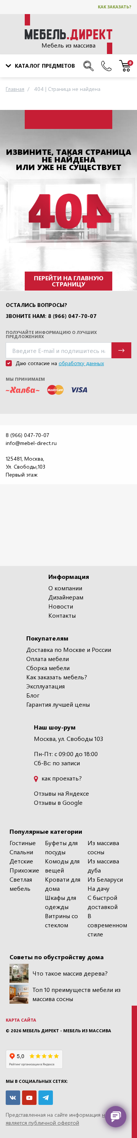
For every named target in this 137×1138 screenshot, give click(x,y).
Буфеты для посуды (61, 847)
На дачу (99, 888)
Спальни (21, 852)
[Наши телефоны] (106, 65)
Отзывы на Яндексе (61, 793)
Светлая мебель (21, 883)
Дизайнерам (65, 597)
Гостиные (23, 843)
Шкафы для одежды (60, 902)
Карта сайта (21, 1020)
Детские (21, 861)
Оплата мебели (47, 659)
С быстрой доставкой (103, 902)
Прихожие (24, 870)
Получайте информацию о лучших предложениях (51, 334)
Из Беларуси (105, 879)
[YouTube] (29, 1097)
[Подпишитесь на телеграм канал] (45, 1097)
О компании (65, 588)
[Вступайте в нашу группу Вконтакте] (13, 1097)
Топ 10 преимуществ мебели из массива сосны (76, 994)
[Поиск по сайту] (88, 65)
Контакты (62, 615)
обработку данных (81, 363)
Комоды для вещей (62, 865)
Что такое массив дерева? (70, 973)
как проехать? (61, 778)
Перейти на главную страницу (69, 281)
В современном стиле (107, 925)
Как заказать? (114, 7)
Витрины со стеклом (61, 920)
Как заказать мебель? (56, 677)
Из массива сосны (103, 847)
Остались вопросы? (36, 305)
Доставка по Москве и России (68, 649)
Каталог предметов (45, 65)
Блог (33, 695)
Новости (60, 606)
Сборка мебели (48, 668)
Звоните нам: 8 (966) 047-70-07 (51, 316)
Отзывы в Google (58, 802)
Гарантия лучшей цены (58, 704)
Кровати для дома (62, 883)
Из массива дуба (103, 865)
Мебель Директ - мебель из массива (66, 1030)
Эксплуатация (45, 686)
